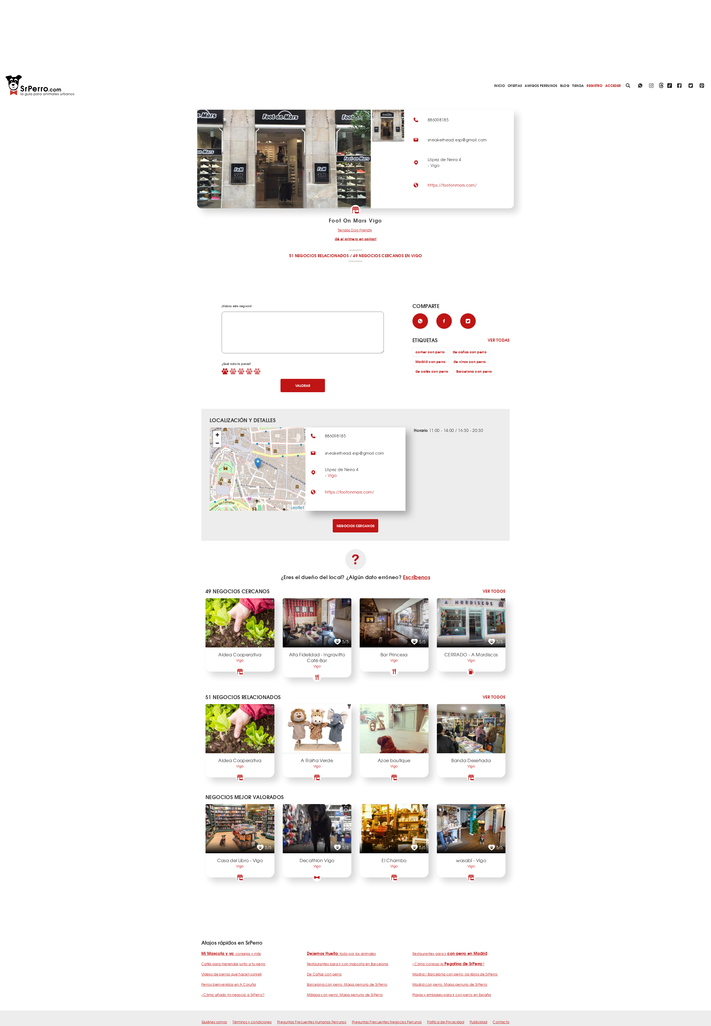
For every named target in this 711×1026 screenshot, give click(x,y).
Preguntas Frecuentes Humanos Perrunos (311, 1021)
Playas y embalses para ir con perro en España (451, 994)
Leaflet (297, 507)
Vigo (332, 475)
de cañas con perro (470, 351)
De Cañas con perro (324, 974)
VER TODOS (494, 591)
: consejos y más (231, 953)
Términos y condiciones (252, 1021)
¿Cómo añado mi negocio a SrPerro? (233, 994)
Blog (564, 85)
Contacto (501, 1021)
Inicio (499, 85)
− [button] (217, 443)
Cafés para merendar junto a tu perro (233, 963)
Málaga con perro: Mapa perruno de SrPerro (345, 994)
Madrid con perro (430, 361)
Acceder (613, 85)
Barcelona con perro (474, 371)
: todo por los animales (341, 953)
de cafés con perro (431, 371)
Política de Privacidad (445, 1021)
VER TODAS (499, 340)
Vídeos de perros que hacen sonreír (231, 974)
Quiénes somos (214, 1021)
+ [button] (217, 434)
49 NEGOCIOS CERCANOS (378, 255)
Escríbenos (416, 577)
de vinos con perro (470, 361)
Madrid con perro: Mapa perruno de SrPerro (449, 984)
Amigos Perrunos (541, 85)
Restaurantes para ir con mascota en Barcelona (347, 963)
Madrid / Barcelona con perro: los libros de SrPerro (455, 974)
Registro (594, 85)
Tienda (578, 85)
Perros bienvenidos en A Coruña (228, 984)
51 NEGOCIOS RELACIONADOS (319, 255)
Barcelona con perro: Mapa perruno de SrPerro (347, 984)
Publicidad (478, 1021)
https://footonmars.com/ (452, 185)
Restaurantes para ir (449, 953)
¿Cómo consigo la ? (448, 963)
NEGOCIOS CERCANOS (356, 525)
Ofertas (515, 85)
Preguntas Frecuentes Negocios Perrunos (387, 1021)
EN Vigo (413, 255)
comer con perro (430, 351)
